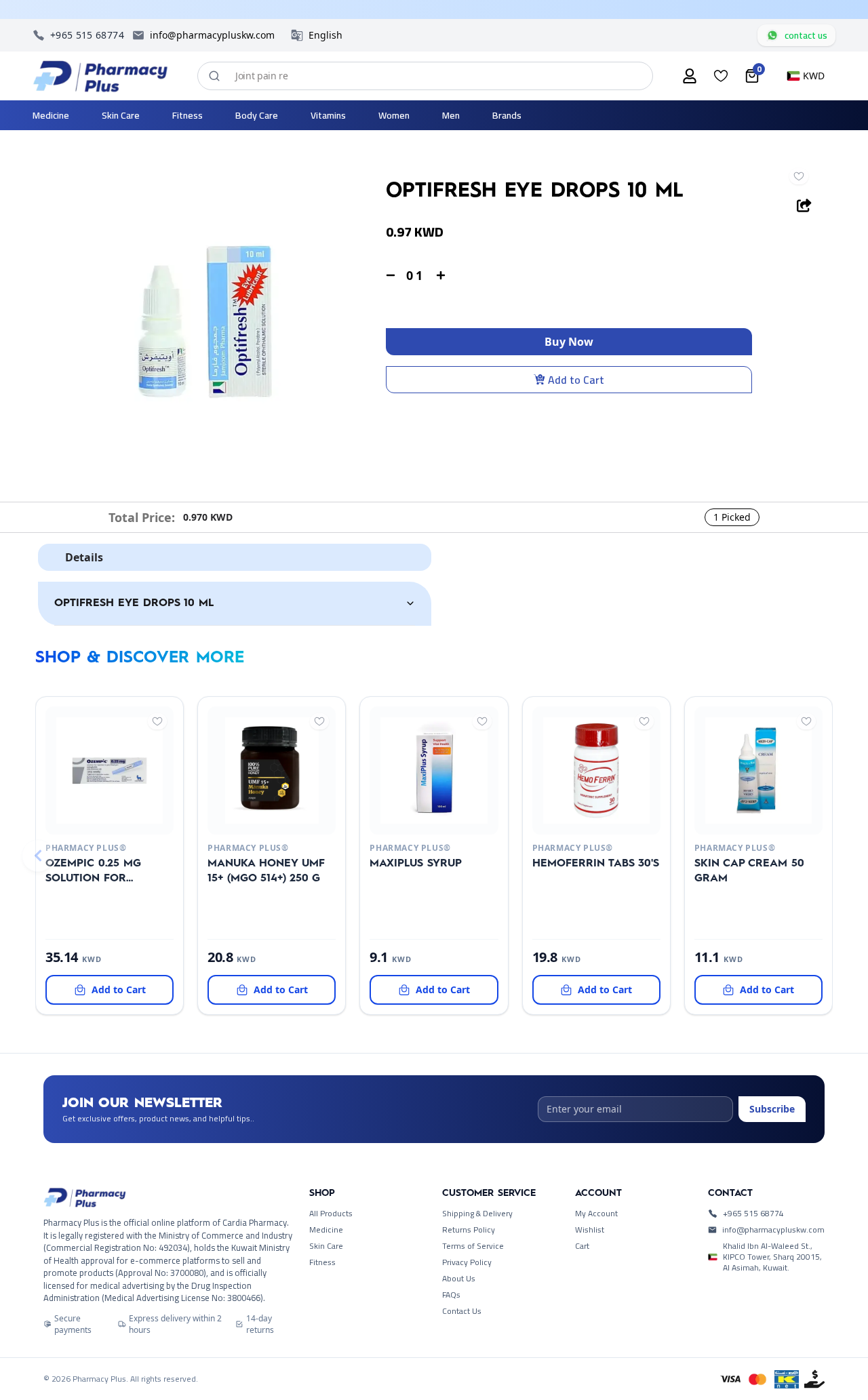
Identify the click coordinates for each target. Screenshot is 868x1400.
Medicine (326, 1229)
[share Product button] (804, 205)
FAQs (451, 1294)
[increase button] (441, 275)
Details (84, 557)
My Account (596, 1213)
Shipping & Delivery (477, 1213)
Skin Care (326, 1246)
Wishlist (589, 1229)
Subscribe (772, 1108)
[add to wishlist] (798, 176)
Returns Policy (468, 1229)
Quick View (87, 818)
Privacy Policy (467, 1262)
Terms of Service (473, 1246)
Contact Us (461, 1311)
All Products (331, 1213)
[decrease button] (390, 275)
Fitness (322, 1262)
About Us (458, 1278)
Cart (582, 1246)
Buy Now (569, 341)
